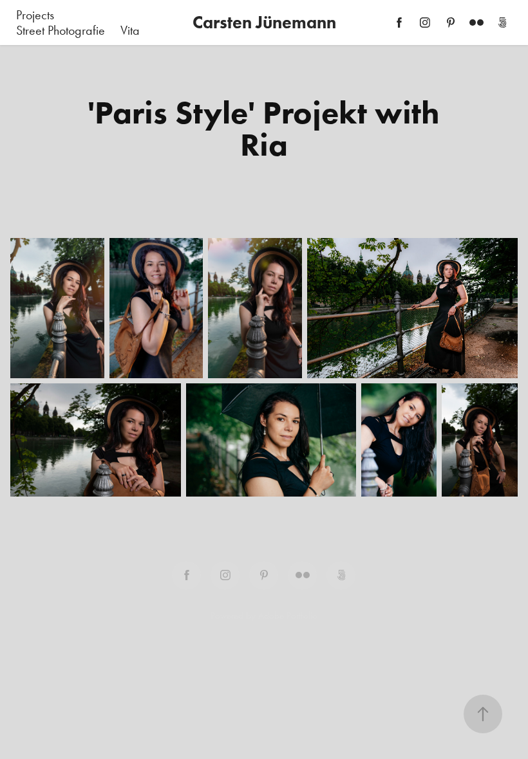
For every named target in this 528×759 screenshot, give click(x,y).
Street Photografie (60, 30)
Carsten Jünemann (264, 22)
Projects (35, 15)
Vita (130, 30)
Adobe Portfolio (287, 615)
